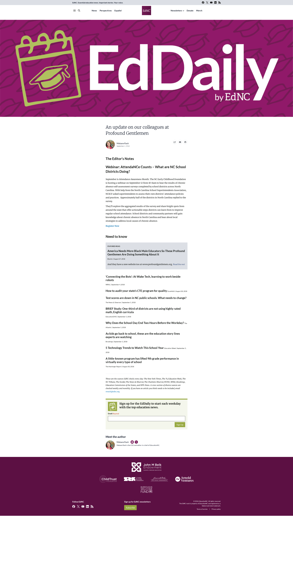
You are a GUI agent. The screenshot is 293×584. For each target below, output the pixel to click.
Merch (199, 10)
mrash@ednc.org (112, 391)
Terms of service (202, 509)
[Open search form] (79, 10)
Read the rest (179, 264)
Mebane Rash (123, 143)
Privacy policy (216, 509)
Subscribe (130, 507)
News (94, 10)
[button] (180, 142)
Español (118, 10)
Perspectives (106, 10)
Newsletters (176, 10)
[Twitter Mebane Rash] (136, 442)
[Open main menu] (74, 10)
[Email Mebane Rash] (132, 442)
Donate (190, 10)
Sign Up (179, 424)
